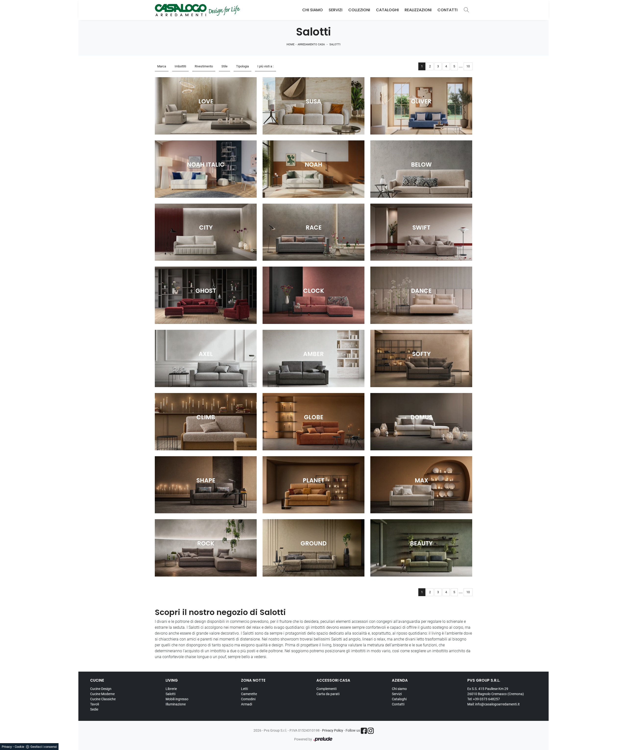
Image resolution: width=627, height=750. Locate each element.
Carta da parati (327, 694)
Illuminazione (176, 704)
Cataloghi (387, 10)
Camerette (249, 694)
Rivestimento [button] (204, 66)
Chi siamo (399, 689)
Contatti (447, 10)
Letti (244, 689)
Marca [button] (161, 66)
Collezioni (359, 10)
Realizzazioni (418, 10)
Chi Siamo (312, 10)
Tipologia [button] (242, 66)
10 (468, 66)
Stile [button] (224, 66)
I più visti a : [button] (265, 66)
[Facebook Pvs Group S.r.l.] (364, 731)
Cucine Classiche (103, 699)
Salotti (334, 44)
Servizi (335, 10)
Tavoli (94, 704)
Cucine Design (100, 689)
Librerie (171, 689)
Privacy (7, 747)
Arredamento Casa (311, 44)
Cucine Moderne (102, 694)
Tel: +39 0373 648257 (483, 699)
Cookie (19, 747)
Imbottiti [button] (180, 66)
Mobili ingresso (177, 699)
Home (290, 44)
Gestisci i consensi (43, 747)
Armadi (246, 704)
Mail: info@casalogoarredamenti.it (493, 704)
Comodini (248, 699)
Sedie (94, 709)
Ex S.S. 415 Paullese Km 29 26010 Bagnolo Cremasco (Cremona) (495, 691)
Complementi (326, 689)
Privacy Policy (332, 730)
